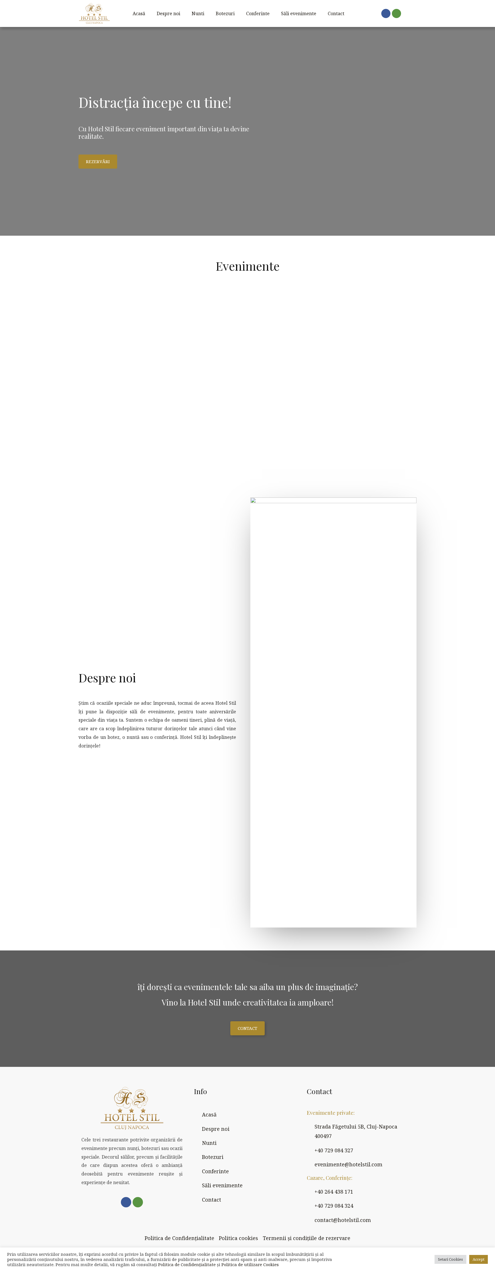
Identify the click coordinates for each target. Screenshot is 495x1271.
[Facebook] (385, 13)
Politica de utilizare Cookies (250, 1264)
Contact (336, 13)
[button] (97, 162)
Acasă (139, 13)
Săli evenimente (298, 13)
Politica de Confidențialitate (187, 1264)
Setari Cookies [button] (450, 1259)
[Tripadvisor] (396, 13)
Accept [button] (478, 1259)
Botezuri (225, 13)
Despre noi (168, 13)
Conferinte (258, 13)
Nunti (198, 13)
